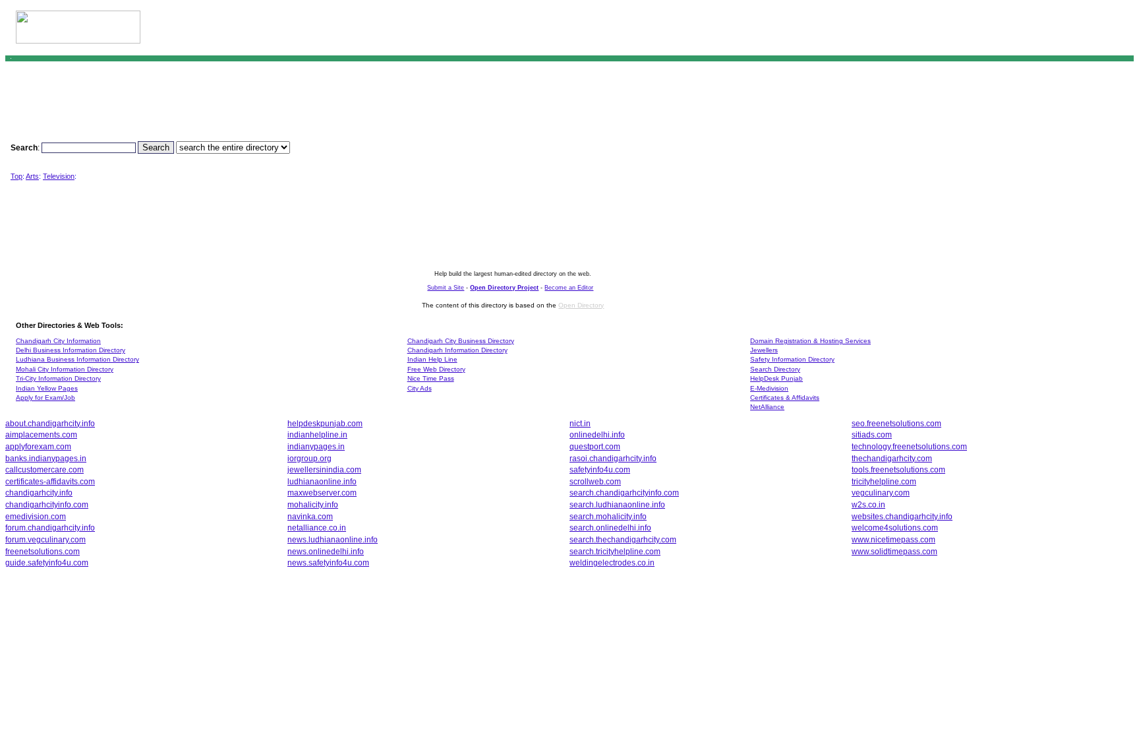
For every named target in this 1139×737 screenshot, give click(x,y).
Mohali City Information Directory (64, 369)
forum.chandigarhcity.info (50, 527)
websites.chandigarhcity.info (902, 516)
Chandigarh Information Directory (457, 350)
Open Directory (581, 305)
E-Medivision (769, 388)
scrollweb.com (595, 481)
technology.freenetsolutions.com (909, 446)
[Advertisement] (969, 30)
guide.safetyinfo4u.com (46, 562)
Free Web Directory (436, 369)
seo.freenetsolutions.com (896, 423)
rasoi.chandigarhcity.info (613, 458)
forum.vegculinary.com (45, 539)
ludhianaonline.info (322, 481)
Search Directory (775, 369)
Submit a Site (445, 287)
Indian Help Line (432, 359)
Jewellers (764, 350)
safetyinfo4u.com (600, 469)
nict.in (580, 423)
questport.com (595, 446)
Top (16, 176)
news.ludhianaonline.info (332, 539)
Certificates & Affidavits (784, 397)
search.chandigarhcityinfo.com (624, 492)
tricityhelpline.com (884, 481)
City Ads (419, 388)
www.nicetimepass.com (893, 539)
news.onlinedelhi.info (325, 551)
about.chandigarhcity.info (50, 423)
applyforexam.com (38, 446)
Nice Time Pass (430, 378)
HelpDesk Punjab (776, 378)
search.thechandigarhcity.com (623, 539)
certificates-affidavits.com (50, 481)
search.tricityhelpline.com (615, 551)
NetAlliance (767, 406)
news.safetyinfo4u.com (328, 562)
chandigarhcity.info (39, 492)
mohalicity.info (312, 504)
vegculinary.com (881, 492)
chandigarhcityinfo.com (46, 504)
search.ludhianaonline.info (617, 504)
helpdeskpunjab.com (325, 423)
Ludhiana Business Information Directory (77, 359)
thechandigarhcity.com (892, 458)
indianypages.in (316, 446)
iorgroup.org (309, 458)
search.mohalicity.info (608, 516)
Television (58, 176)
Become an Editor (568, 287)
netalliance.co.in (316, 527)
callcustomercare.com (44, 469)
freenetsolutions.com (42, 551)
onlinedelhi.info (597, 434)
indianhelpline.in (317, 434)
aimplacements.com (41, 434)
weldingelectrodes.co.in (612, 562)
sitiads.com (872, 434)
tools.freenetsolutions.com (898, 469)
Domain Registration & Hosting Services (810, 340)
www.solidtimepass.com (894, 551)
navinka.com (310, 516)
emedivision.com (35, 516)
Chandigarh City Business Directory (460, 340)
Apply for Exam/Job (45, 397)
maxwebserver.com (322, 492)
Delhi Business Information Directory (70, 350)
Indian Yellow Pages (47, 388)
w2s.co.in (868, 504)
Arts (32, 176)
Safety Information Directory (792, 359)
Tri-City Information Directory (58, 378)
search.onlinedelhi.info (610, 527)
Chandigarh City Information (58, 340)
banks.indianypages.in (45, 458)
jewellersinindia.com (324, 469)
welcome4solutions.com (895, 527)
